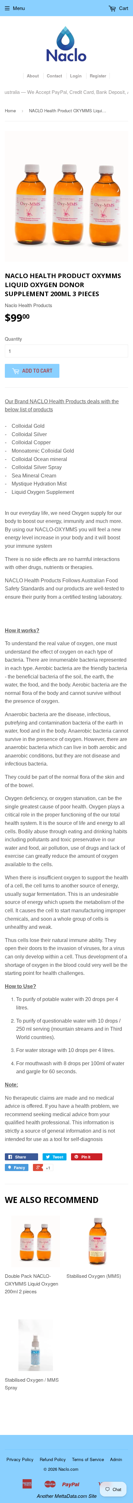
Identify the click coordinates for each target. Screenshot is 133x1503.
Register (98, 76)
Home (10, 110)
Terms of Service (88, 1459)
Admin (116, 1459)
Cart (123, 8)
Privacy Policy (20, 1459)
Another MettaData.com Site (67, 1495)
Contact (54, 76)
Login (76, 76)
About (33, 76)
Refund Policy (53, 1459)
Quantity (13, 339)
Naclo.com (68, 1469)
